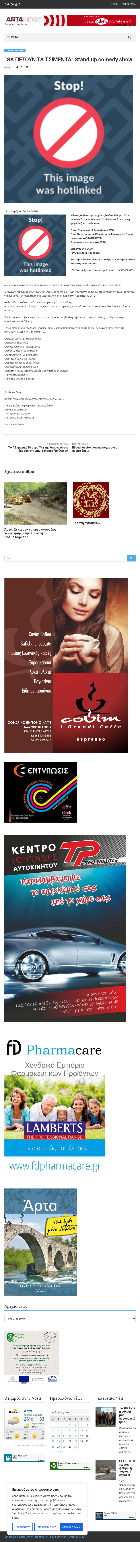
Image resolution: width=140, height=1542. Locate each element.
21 (64, 1441)
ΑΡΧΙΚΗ (114, 4)
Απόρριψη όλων (46, 1527)
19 (53, 1441)
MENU (14, 37)
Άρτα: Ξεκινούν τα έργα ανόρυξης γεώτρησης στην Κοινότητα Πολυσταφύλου (30, 533)
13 (58, 1435)
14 (64, 1435)
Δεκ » (60, 1451)
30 (75, 1446)
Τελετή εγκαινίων (86, 523)
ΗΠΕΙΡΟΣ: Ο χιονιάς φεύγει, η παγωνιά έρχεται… (127, 1468)
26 (53, 1446)
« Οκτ (53, 1451)
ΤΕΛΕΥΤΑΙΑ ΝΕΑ (15, 50)
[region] (47, 1509)
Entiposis (73, 1536)
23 (75, 1441)
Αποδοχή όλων (71, 1527)
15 (70, 1435)
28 (64, 1446)
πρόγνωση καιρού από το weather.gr (31, 1445)
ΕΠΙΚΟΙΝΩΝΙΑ (129, 4)
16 (75, 1435)
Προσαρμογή (22, 1527)
